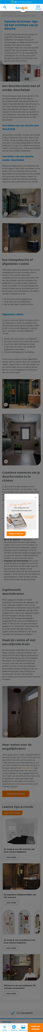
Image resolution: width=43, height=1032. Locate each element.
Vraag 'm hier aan (16, 534)
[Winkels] (38, 7)
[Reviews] (14, 1027)
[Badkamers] (23, 1027)
